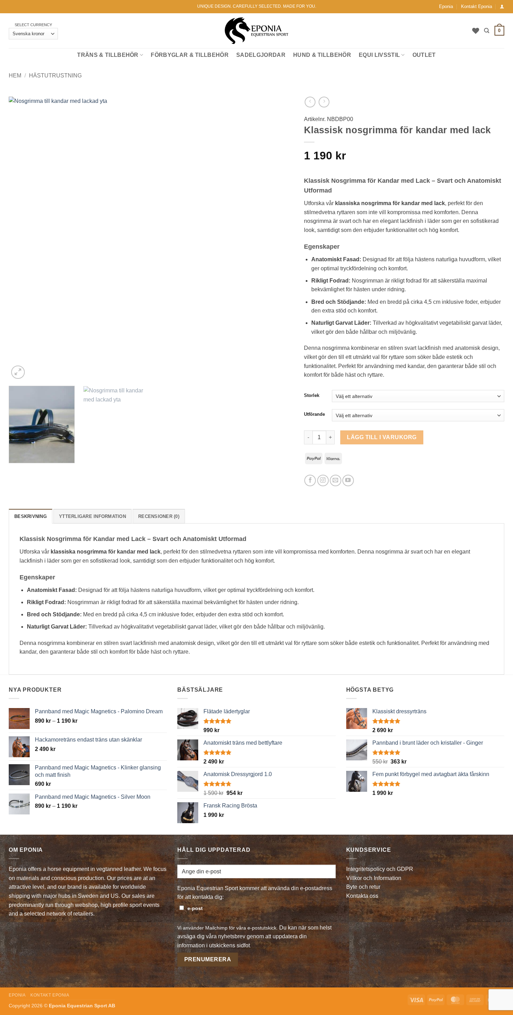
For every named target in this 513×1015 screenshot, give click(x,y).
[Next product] (310, 102)
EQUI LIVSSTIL (379, 55)
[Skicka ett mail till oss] (335, 480)
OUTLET (424, 55)
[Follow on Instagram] (323, 480)
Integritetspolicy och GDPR (379, 869)
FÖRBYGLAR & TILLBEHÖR (190, 55)
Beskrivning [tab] (30, 516)
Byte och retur (363, 887)
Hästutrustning (55, 75)
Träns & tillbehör (107, 55)
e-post (195, 908)
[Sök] (486, 30)
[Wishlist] (475, 30)
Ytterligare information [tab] (92, 516)
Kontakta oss (362, 896)
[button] (502, 6)
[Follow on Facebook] (310, 480)
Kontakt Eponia (476, 6)
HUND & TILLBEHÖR (322, 55)
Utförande (314, 414)
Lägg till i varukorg (381, 437)
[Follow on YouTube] (348, 480)
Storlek (311, 395)
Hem (15, 75)
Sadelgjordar (260, 55)
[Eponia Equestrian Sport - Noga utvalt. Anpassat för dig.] (257, 30)
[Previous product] (324, 102)
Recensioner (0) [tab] (158, 516)
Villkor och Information (373, 878)
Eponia (446, 6)
